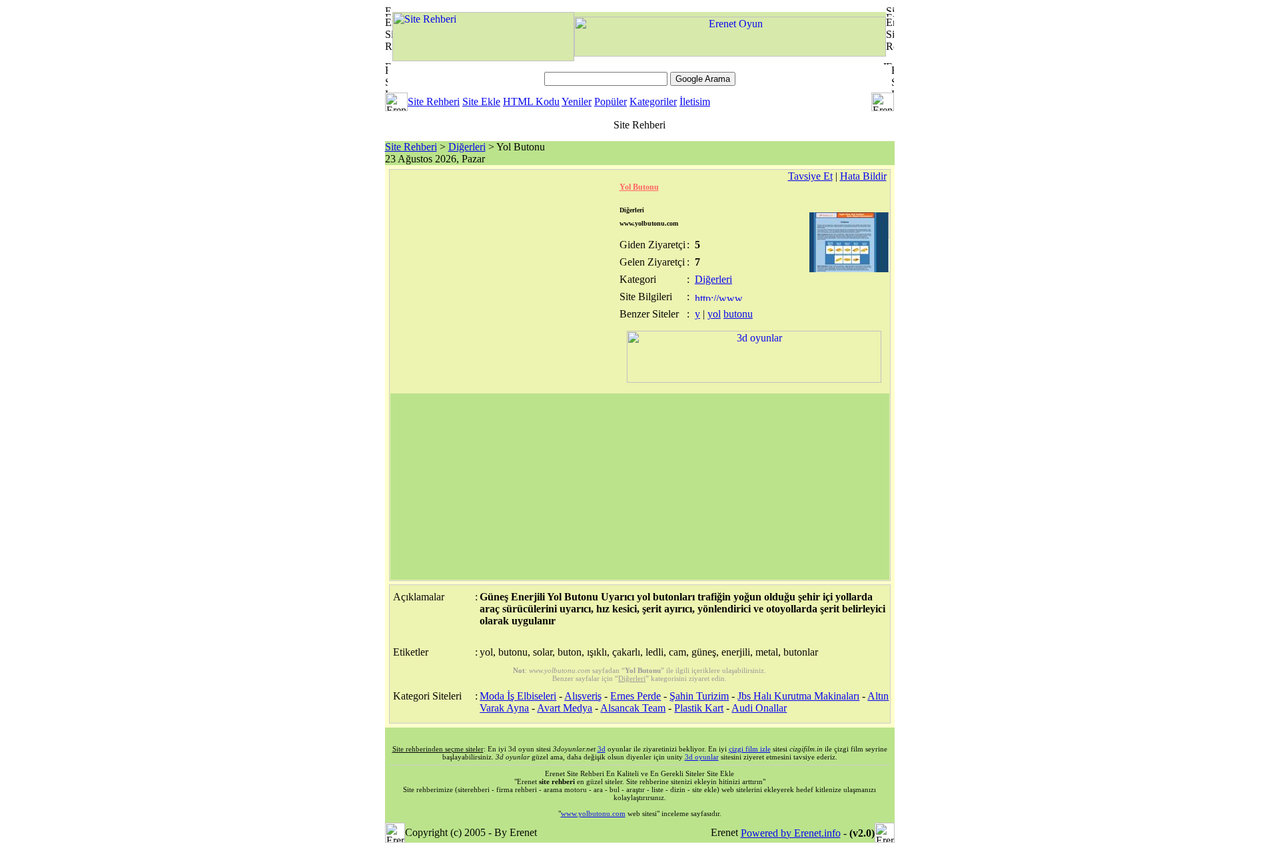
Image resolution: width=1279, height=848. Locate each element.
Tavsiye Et (810, 176)
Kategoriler (653, 101)
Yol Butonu (639, 187)
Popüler (610, 101)
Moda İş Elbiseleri (518, 696)
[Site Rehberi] (483, 57)
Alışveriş (583, 696)
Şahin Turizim (699, 696)
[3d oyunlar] (754, 379)
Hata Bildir (863, 176)
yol (714, 313)
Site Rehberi (434, 101)
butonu (738, 313)
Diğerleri (467, 146)
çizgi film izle (750, 749)
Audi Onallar (759, 708)
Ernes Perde (635, 696)
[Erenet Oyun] (730, 53)
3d (602, 749)
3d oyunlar (702, 757)
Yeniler (577, 101)
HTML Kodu (531, 101)
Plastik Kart (698, 708)
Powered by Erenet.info (791, 833)
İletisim (694, 101)
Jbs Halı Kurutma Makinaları (798, 696)
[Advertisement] (639, 486)
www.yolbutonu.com (593, 813)
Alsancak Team (632, 708)
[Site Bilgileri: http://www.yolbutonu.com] (720, 297)
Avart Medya (564, 708)
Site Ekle (481, 101)
